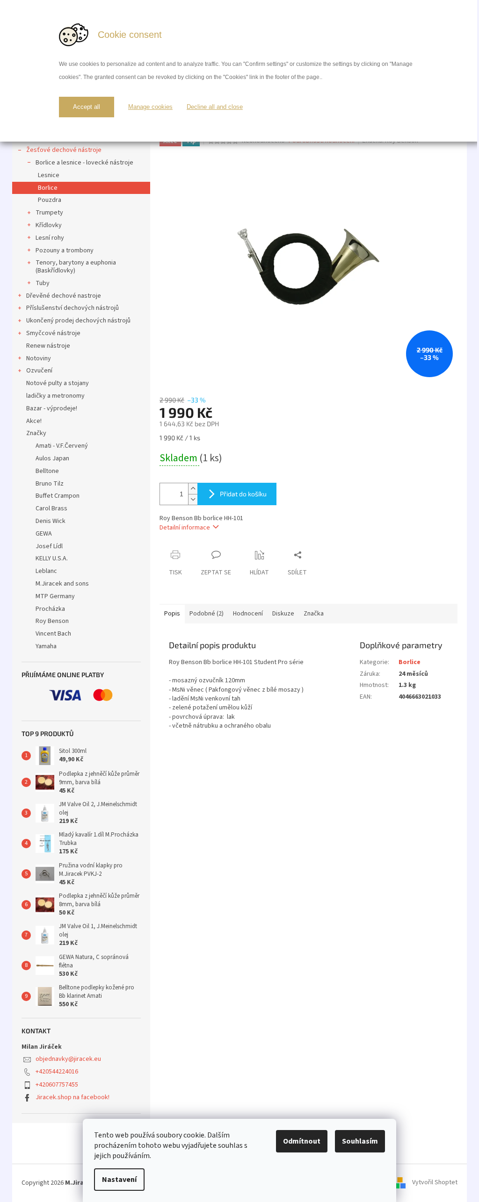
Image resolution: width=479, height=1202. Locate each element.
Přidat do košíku (243, 494)
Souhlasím (360, 1141)
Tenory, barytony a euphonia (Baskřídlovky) (76, 266)
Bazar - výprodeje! (51, 408)
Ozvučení (39, 370)
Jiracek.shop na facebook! (72, 1097)
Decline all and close (215, 106)
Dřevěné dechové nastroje (63, 295)
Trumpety (49, 212)
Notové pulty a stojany (57, 383)
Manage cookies (150, 106)
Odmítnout (301, 1141)
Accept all (86, 106)
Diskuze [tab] (283, 613)
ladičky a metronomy (55, 396)
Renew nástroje (48, 346)
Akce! (34, 421)
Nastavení (119, 1179)
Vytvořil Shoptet (434, 1183)
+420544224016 (57, 1071)
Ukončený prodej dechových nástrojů (78, 320)
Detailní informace (185, 527)
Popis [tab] (172, 613)
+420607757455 (57, 1084)
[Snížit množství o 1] (192, 499)
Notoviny (38, 358)
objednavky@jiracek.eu (68, 1059)
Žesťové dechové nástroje (64, 150)
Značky (36, 433)
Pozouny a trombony (65, 250)
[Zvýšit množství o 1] (192, 488)
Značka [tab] (314, 613)
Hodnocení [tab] (248, 613)
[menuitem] (81, 446)
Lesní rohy (50, 238)
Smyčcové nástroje (53, 333)
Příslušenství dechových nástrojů (72, 308)
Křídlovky (49, 225)
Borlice (48, 188)
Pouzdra (49, 200)
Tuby (43, 283)
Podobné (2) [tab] (206, 613)
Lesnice (48, 175)
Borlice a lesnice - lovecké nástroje (84, 162)
